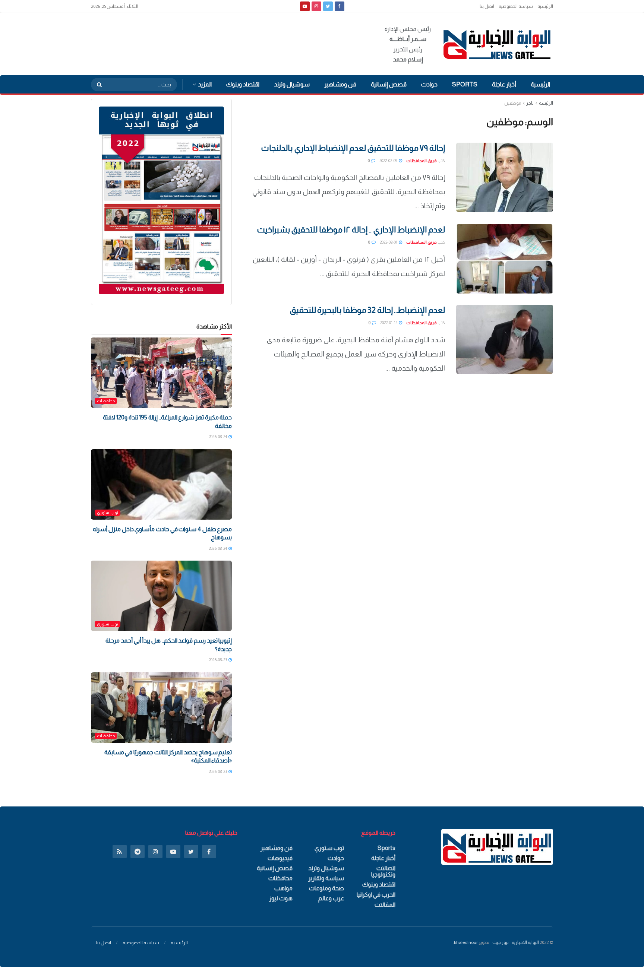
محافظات (106, 401)
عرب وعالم (331, 898)
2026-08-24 (218, 436)
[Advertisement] (226, 43)
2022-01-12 (389, 322)
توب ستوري (107, 512)
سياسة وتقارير (326, 878)
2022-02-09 (388, 160)
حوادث (429, 84)
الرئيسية (545, 6)
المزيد (205, 84)
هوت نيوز (281, 898)
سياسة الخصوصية (516, 6)
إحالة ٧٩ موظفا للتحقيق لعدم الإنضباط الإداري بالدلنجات (353, 148)
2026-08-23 (218, 659)
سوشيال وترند (292, 84)
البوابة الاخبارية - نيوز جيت (515, 942)
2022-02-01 (389, 242)
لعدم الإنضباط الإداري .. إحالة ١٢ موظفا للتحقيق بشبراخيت (351, 229)
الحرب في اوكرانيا (376, 894)
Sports (464, 84)
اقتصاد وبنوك (242, 84)
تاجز (530, 103)
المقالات (385, 904)
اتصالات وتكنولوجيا (383, 871)
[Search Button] (97, 84)
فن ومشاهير (340, 84)
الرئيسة (546, 103)
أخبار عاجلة (504, 84)
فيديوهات (280, 858)
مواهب (283, 888)
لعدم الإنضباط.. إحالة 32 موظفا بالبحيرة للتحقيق (367, 310)
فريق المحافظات (421, 160)
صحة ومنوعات (326, 888)
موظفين (512, 103)
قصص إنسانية (389, 84)
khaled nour (466, 942)
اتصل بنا (487, 6)
